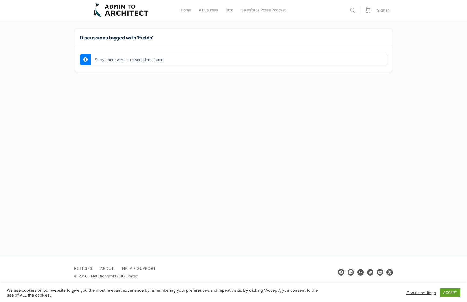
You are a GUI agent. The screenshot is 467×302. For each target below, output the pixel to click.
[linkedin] (351, 272)
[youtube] (380, 272)
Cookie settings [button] (421, 292)
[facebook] (341, 272)
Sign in (383, 10)
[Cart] (368, 10)
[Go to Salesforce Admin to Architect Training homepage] (121, 10)
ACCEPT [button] (450, 292)
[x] (389, 272)
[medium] (360, 272)
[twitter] (370, 272)
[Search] (352, 10)
